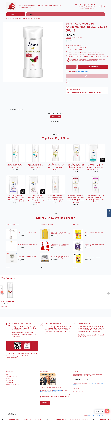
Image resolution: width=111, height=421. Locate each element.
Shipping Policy (10, 382)
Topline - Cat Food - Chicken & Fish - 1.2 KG (94, 232)
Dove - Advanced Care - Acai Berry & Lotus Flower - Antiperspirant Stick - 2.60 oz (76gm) (95, 198)
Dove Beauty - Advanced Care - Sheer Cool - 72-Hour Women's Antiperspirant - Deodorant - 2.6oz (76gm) (95, 166)
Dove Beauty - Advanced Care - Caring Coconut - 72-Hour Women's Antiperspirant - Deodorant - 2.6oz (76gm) (36, 199)
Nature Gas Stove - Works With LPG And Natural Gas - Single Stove (60, 257)
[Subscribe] (103, 379)
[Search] (27, 14)
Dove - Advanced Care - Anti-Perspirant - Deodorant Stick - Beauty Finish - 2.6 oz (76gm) (75, 166)
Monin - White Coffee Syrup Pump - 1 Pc (27, 232)
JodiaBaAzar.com (91, 415)
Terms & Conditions (11, 376)
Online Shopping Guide (12, 384)
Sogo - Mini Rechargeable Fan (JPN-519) (27, 257)
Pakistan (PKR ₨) (12, 414)
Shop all (8, 267)
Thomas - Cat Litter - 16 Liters (92, 257)
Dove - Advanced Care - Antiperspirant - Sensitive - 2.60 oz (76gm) (15, 165)
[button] (104, 6)
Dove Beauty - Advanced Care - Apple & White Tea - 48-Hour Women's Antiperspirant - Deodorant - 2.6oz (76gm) (75, 199)
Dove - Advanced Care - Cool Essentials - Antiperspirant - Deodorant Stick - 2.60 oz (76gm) (55, 166)
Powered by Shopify (100, 415)
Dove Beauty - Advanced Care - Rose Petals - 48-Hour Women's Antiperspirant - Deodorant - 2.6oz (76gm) (55, 198)
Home (7, 18)
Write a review (55, 116)
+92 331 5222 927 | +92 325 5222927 (84, 5)
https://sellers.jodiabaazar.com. (48, 391)
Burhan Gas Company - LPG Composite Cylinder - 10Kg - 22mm (60, 232)
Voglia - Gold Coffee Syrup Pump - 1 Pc (27, 244)
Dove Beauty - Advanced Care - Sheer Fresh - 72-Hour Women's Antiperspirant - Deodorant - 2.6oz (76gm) (16, 198)
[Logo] (11, 6)
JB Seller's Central (57, 390)
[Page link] (22, 346)
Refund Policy (10, 380)
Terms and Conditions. (82, 71)
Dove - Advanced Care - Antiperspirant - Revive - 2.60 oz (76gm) (8, 301)
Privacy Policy (10, 378)
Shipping (68, 37)
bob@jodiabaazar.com (88, 7)
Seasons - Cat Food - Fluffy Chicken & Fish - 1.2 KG (94, 244)
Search (8, 374)
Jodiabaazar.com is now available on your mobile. (22, 353)
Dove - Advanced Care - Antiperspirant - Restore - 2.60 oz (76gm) (36, 165)
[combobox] (65, 14)
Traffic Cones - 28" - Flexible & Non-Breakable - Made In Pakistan (60, 244)
